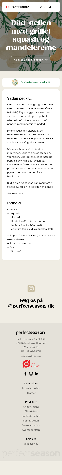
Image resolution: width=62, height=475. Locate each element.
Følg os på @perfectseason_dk (31, 303)
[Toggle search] (50, 7)
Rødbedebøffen (31, 416)
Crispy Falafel (31, 406)
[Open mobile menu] (54, 7)
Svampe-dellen (31, 425)
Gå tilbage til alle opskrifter (31, 59)
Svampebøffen (31, 430)
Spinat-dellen (31, 420)
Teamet (31, 393)
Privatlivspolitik (31, 388)
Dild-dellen (31, 411)
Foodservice (31, 443)
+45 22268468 (33, 350)
